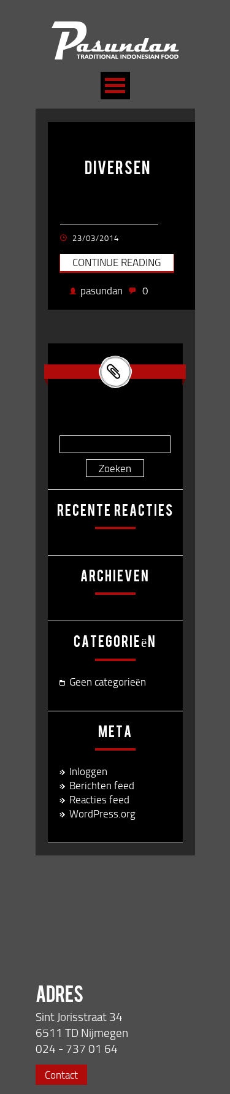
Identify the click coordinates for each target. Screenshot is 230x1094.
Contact (61, 1075)
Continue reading (116, 262)
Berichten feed (101, 785)
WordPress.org (102, 813)
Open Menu (115, 85)
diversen (118, 170)
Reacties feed (99, 799)
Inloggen (88, 771)
